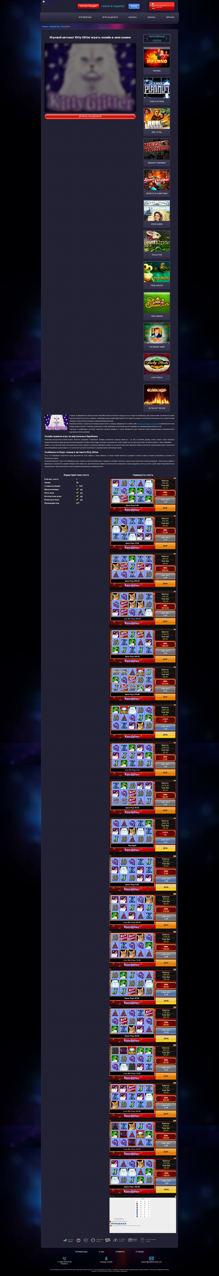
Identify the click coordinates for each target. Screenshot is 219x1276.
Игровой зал (85, 17)
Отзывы (140, 1252)
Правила (120, 1252)
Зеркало (170, 17)
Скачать (132, 17)
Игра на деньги (110, 17)
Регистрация (88, 6)
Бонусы (151, 17)
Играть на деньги (90, 116)
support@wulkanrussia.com (151, 1262)
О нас (101, 1252)
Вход (134, 6)
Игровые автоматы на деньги (147, 424)
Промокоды (81, 1252)
